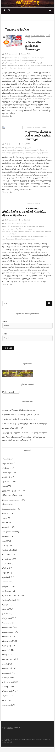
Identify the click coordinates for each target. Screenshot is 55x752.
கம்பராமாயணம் (8, 532)
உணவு (4, 518)
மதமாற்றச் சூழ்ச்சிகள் (25, 231)
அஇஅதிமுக (11, 236)
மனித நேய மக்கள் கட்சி (28, 58)
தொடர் (5, 609)
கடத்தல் (20, 65)
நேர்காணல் (6, 623)
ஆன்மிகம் (6, 481)
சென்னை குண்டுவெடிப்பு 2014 (25, 63)
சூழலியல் (6, 577)
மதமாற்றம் (10, 229)
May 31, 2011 (25, 220)
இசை (4, 486)
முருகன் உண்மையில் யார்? (12, 428)
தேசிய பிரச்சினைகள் (38, 35)
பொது (4, 654)
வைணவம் (6, 705)
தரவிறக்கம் (7, 591)
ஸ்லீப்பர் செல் (42, 65)
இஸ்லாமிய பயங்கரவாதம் (13, 58)
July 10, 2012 (25, 144)
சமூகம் (48, 35)
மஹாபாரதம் (7, 668)
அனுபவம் (6, 463)
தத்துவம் (5, 586)
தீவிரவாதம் (14, 226)
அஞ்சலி (5, 459)
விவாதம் (37, 127)
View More (10, 116)
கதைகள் (5, 527)
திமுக (33, 236)
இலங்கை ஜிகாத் (12, 65)
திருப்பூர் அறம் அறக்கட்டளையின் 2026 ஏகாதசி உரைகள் (24, 432)
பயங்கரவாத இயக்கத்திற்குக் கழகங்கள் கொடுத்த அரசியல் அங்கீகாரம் (24, 211)
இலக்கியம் (6, 504)
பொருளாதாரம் (8, 659)
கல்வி (4, 541)
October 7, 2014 (26, 54)
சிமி (36, 65)
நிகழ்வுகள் (6, 618)
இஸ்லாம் (8, 231)
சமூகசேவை (7, 559)
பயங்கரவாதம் (29, 38)
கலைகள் (5, 536)
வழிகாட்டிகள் (7, 682)
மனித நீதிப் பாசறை (16, 148)
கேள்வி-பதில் (7, 550)
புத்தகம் (5, 650)
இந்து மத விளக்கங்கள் (11, 500)
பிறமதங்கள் (7, 641)
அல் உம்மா (11, 60)
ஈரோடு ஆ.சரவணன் (10, 54)
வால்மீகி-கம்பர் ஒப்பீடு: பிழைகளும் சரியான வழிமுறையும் (24, 423)
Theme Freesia (26, 739)
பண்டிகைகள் (7, 627)
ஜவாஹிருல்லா (29, 68)
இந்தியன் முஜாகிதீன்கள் (23, 60)
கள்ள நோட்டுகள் (29, 65)
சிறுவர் (5, 572)
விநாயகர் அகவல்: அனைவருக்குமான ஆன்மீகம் (21, 414)
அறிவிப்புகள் (7, 472)
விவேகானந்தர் (8, 691)
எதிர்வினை (20, 150)
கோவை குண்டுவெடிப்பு (33, 153)
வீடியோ (5, 696)
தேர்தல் (5, 604)
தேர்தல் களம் (40, 231)
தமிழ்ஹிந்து (6, 739)
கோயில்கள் (7, 554)
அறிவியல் (6, 477)
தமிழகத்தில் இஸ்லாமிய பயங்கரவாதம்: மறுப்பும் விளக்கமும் (38, 135)
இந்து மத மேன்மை (9, 495)
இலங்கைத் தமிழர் (9, 509)
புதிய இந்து (6, 645)
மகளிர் (5, 664)
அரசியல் (27, 35)
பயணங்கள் (6, 636)
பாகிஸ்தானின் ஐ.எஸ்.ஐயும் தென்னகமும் (33, 45)
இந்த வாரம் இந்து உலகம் (11, 490)
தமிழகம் (18, 236)
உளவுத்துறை (11, 68)
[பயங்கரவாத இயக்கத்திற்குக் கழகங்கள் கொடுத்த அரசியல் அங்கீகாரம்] (12, 203)
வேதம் (5, 700)
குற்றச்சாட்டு (16, 153)
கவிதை (5, 545)
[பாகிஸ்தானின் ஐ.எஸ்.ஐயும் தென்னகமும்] (12, 40)
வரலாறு (5, 677)
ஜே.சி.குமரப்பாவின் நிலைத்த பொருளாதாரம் (19, 419)
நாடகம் (5, 613)
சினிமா (5, 568)
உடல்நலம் (5, 513)
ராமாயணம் (6, 673)
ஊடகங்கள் (6, 522)
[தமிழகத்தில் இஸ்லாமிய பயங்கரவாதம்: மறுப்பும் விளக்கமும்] (12, 133)
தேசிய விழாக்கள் (9, 600)
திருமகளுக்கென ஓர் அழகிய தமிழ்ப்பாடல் (18, 410)
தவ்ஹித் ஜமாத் (20, 68)
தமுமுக (12, 63)
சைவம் (5, 582)
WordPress (35, 739)
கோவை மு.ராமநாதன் (28, 239)
